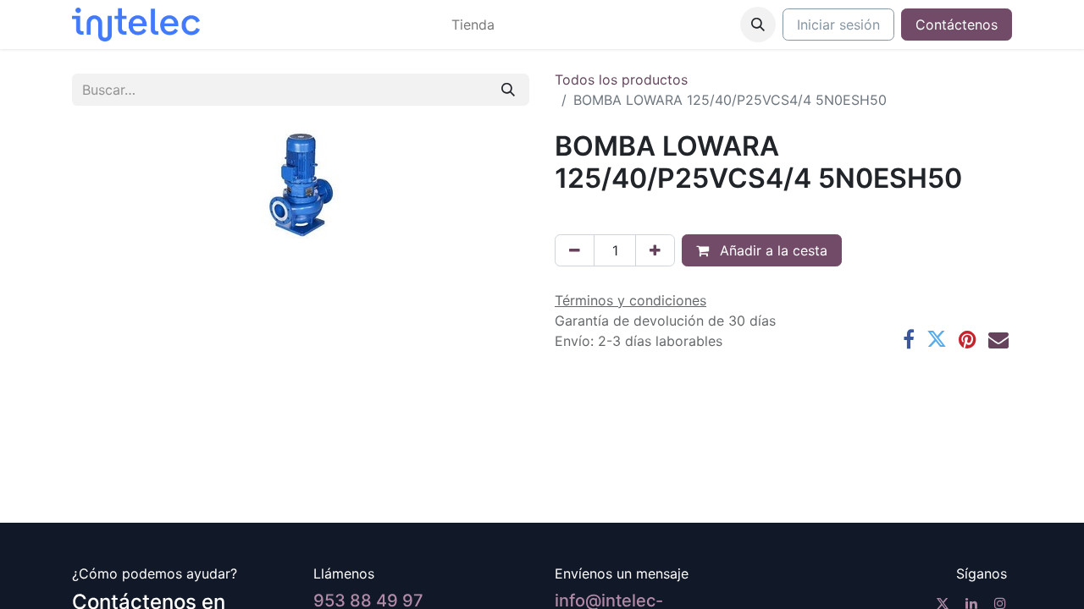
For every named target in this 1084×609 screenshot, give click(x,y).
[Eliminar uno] (575, 250)
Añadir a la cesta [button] (771, 250)
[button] (758, 24)
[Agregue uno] (655, 250)
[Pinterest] (967, 339)
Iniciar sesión (838, 24)
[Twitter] (936, 339)
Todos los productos (621, 79)
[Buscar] (508, 90)
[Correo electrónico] (998, 339)
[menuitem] (473, 24)
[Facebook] (909, 339)
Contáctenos (956, 24)
